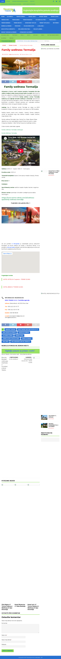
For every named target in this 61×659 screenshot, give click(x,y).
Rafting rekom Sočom (53, 35)
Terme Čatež (5, 19)
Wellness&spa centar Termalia (20, 341)
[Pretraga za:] (51, 41)
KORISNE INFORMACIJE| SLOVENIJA (20, 1)
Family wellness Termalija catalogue (12, 129)
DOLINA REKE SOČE (29, 26)
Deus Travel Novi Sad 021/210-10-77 (28, 329)
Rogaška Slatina (41, 19)
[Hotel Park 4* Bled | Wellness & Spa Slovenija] (44, 229)
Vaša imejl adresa (6, 639)
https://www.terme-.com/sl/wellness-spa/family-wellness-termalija (18, 198)
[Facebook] (53, 1)
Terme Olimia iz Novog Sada (11, 338)
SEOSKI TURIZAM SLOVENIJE (8, 32)
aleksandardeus (15, 54)
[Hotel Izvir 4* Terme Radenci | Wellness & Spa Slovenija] (34, 543)
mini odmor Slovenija (9, 332)
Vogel (42, 35)
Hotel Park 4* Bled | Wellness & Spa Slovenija (54, 172)
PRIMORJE (17, 26)
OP (41, 657)
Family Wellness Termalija (9, 133)
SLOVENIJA (10, 16)
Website (4, 644)
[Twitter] (56, 1)
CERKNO (11, 38)
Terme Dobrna (20, 16)
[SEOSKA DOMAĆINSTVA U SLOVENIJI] (44, 425)
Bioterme (56, 22)
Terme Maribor (5, 22)
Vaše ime (4, 635)
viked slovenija (26, 338)
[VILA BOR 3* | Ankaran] (44, 417)
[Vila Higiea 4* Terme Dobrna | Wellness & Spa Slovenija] (8, 543)
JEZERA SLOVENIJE (6, 26)
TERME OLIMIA (19, 335)
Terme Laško (32, 16)
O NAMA (8, 1)
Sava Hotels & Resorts (8, 29)
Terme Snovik (18, 22)
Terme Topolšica (44, 22)
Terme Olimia (54, 16)
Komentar (4, 623)
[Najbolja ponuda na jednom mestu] (21, 352)
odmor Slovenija (24, 332)
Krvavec (35, 35)
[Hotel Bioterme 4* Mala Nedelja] (21, 543)
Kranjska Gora (5, 35)
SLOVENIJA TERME (8, 335)
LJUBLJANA (40, 26)
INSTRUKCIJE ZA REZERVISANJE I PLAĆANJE (11, 4)
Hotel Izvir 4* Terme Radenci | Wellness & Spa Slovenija (33, 607)
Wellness (5, 341)
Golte (28, 35)
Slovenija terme (30, 657)
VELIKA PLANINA (37, 29)
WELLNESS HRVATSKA (24, 29)
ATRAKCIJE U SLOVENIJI (26, 32)
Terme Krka (52, 19)
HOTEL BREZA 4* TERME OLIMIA (13, 287)
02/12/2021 (6, 54)
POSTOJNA (14, 35)
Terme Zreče (15, 19)
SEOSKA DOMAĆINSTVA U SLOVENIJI (53, 425)
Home (2, 1)
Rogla (22, 35)
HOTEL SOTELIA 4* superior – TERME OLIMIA (16, 279)
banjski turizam (10, 329)
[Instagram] (59, 1)
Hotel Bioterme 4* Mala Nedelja (20, 605)
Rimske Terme (43, 16)
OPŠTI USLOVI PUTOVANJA (29, 4)
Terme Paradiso (27, 19)
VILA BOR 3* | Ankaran (52, 416)
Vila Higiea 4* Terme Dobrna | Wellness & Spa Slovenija (7, 607)
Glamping (3, 38)
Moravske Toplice (30, 22)
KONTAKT (32, 1)
